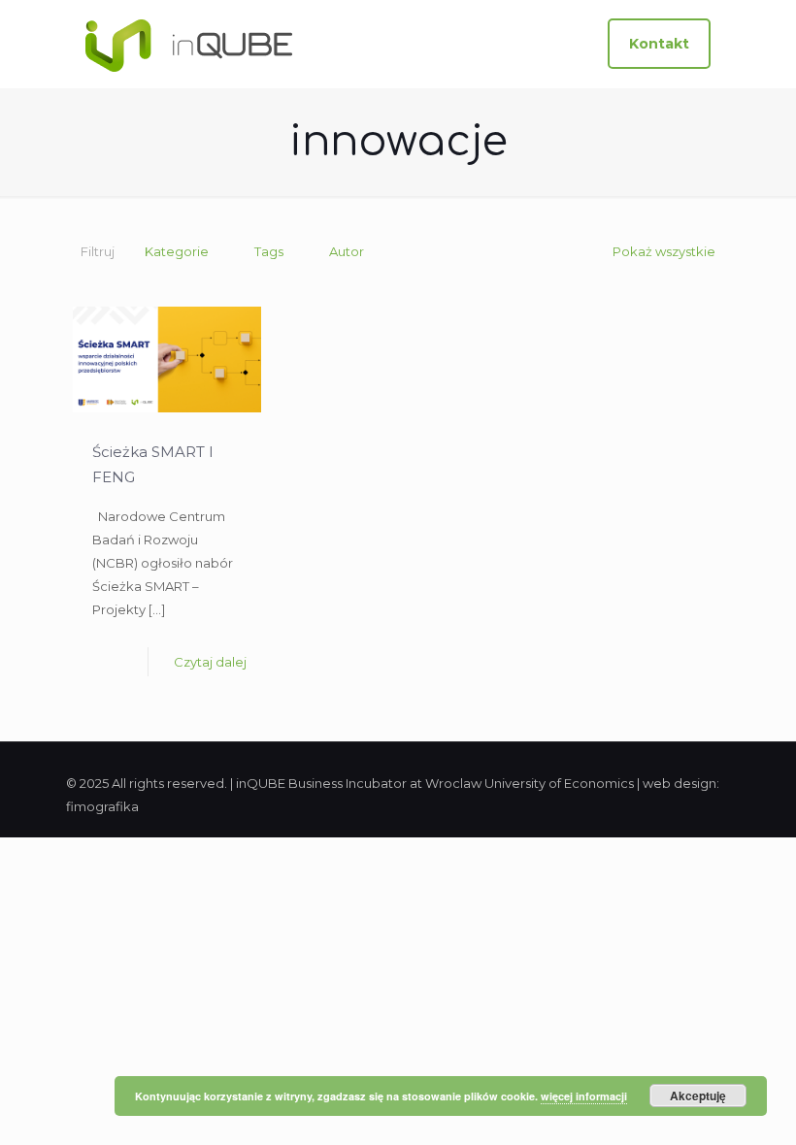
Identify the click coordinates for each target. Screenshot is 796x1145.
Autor (346, 251)
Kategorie (177, 251)
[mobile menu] (552, 43)
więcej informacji (584, 1096)
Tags (268, 251)
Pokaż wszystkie (664, 251)
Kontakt (659, 43)
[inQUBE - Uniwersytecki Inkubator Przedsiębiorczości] (188, 43)
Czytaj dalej (210, 662)
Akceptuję (698, 1095)
